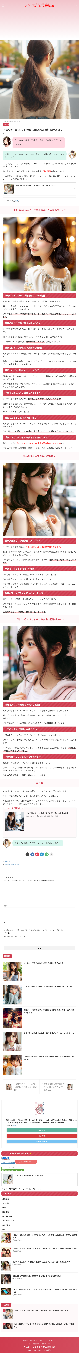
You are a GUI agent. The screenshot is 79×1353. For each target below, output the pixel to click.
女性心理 (43, 816)
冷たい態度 (54, 816)
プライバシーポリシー (50, 1340)
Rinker (14, 1125)
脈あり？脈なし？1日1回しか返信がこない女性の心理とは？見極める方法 (41, 1262)
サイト (6, 922)
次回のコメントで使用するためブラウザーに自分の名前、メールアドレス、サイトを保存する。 (35, 930)
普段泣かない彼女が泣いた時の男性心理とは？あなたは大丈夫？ (38, 1275)
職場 (48, 816)
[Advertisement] (39, 25)
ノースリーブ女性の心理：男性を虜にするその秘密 (43, 963)
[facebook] (32, 854)
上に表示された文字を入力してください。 (16, 936)
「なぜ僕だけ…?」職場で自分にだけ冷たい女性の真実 (47, 813)
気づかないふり (15, 864)
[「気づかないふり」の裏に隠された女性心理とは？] (42, 854)
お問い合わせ (33, 1340)
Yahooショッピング (42, 1141)
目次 (41, 1340)
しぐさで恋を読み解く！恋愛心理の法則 (39, 1344)
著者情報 (25, 1340)
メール (6, 914)
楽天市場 (42, 1136)
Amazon (42, 1130)
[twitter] (27, 854)
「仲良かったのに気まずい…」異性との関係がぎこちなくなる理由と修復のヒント (45, 1248)
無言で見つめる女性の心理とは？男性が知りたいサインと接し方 (49, 1033)
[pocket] (37, 854)
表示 (16, 201)
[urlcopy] (51, 854)
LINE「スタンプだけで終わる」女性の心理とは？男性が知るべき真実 (41, 1310)
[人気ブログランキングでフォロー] (12, 1170)
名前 (6, 906)
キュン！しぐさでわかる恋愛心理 (39, 6)
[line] (47, 854)
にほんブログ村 (8, 1162)
